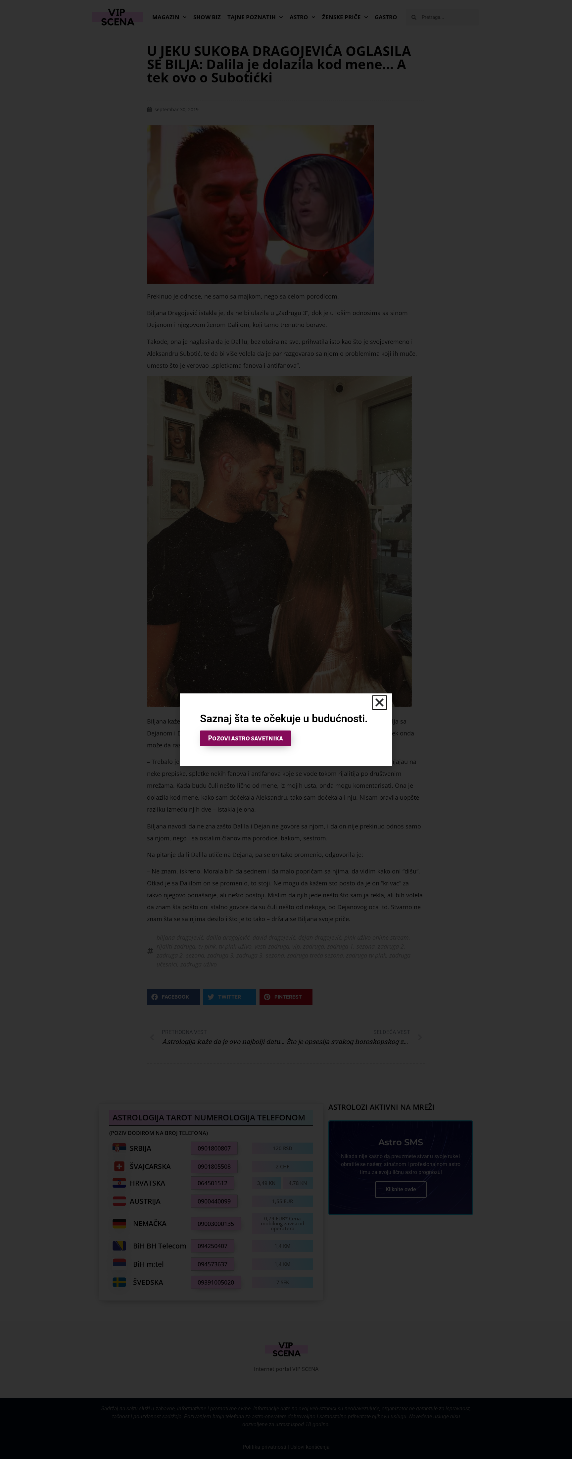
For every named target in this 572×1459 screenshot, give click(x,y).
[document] (286, 729)
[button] (379, 702)
